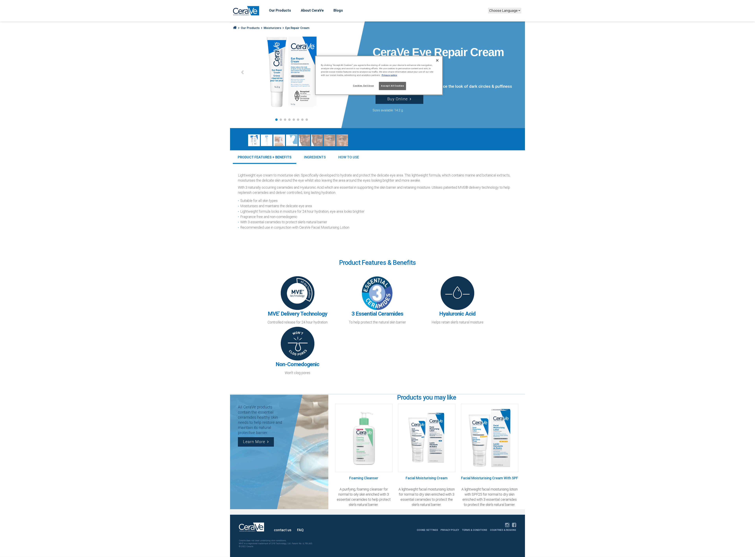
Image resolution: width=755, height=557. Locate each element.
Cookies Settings (363, 85)
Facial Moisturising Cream (426, 478)
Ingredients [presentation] (315, 157)
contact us (282, 530)
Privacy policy (389, 75)
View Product (362, 437)
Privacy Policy (450, 530)
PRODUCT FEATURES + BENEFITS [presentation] (264, 157)
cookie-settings (428, 530)
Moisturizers (272, 28)
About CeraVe (312, 10)
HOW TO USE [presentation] (348, 157)
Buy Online (397, 99)
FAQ (300, 530)
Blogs (338, 10)
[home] (235, 28)
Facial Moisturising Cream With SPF (489, 478)
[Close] (437, 60)
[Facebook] (514, 525)
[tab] (264, 157)
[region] (379, 75)
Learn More (254, 441)
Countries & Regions (503, 530)
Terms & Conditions (474, 530)
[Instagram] (507, 525)
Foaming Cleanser (363, 478)
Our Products (280, 10)
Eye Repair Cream (297, 28)
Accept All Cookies (392, 85)
